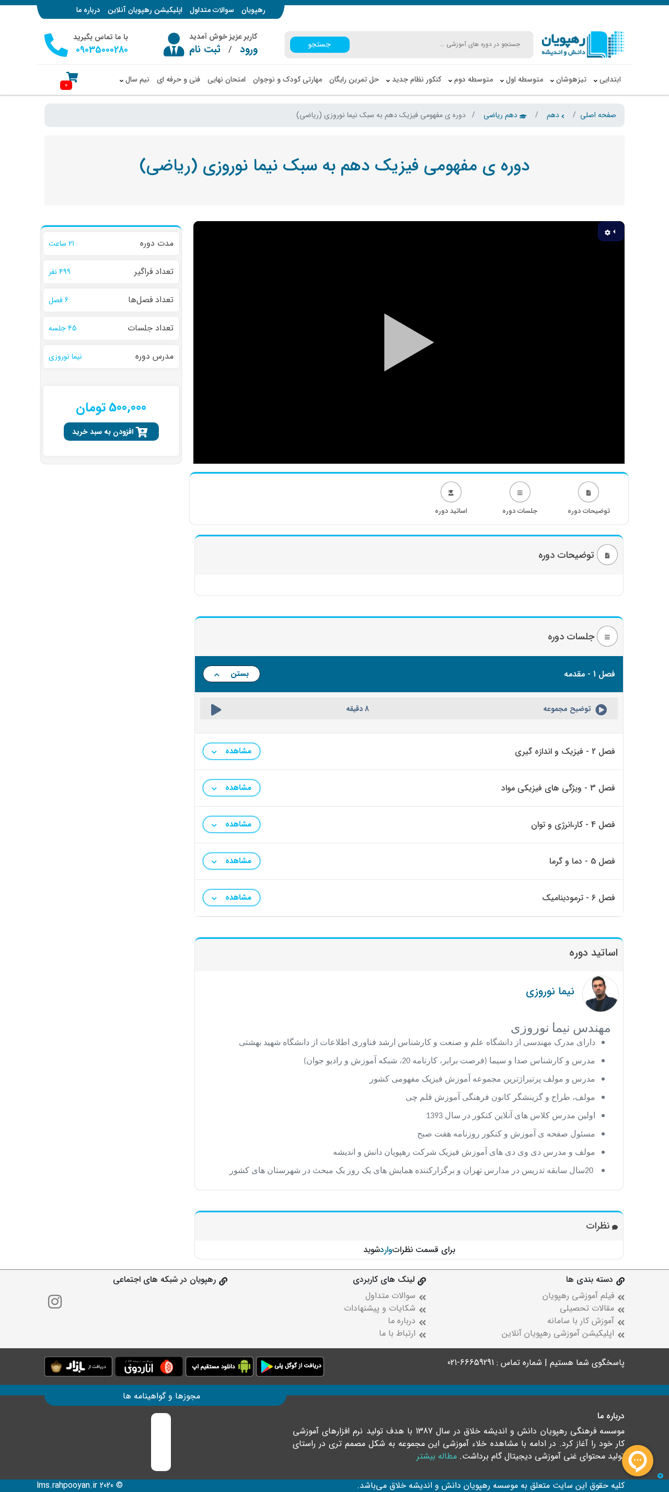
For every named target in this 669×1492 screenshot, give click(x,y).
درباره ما (88, 10)
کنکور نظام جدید (415, 79)
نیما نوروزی (550, 991)
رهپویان (253, 10)
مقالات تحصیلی (587, 1308)
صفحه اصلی (598, 115)
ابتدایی (609, 79)
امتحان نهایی (226, 79)
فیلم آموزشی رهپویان (578, 1295)
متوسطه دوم (472, 79)
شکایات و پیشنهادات (380, 1308)
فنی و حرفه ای (178, 79)
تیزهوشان (570, 79)
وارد (386, 1250)
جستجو (319, 44)
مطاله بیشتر (437, 1456)
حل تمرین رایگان (354, 79)
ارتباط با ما (397, 1333)
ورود (249, 50)
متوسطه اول (523, 79)
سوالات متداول (212, 10)
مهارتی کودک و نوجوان (287, 79)
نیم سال (136, 79)
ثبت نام (205, 50)
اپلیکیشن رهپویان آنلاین (145, 10)
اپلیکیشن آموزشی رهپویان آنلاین (558, 1333)
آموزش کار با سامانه (580, 1320)
